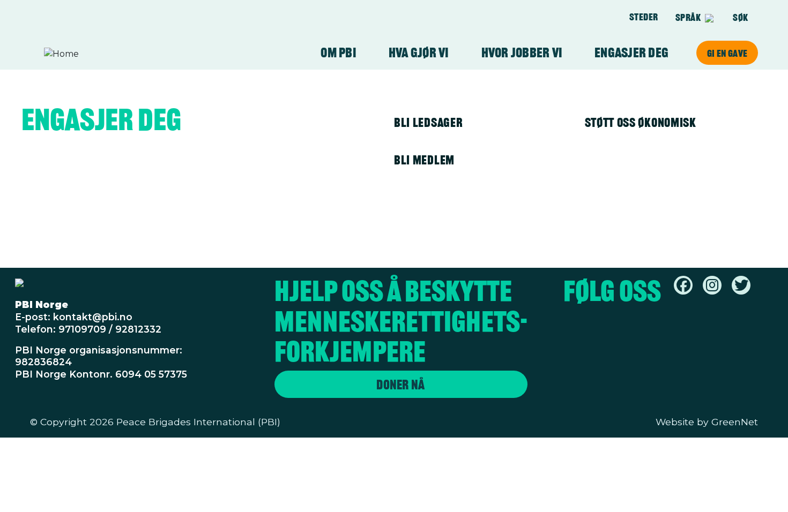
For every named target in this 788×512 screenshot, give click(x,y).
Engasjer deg (631, 52)
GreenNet (734, 421)
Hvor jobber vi (522, 52)
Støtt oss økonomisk (640, 122)
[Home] (86, 54)
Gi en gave (727, 53)
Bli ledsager (428, 122)
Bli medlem (424, 160)
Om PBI (338, 52)
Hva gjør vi (419, 52)
